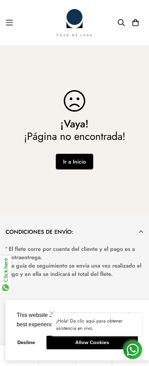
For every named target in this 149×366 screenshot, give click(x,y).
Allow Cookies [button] (92, 342)
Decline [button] (26, 342)
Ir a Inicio (74, 162)
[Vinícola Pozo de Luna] (74, 22)
